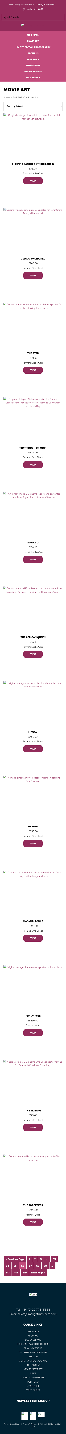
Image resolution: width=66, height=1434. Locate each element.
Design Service (33, 1339)
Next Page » (38, 1272)
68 (37, 1265)
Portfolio (33, 1381)
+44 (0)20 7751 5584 (45, 4)
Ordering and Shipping (33, 1377)
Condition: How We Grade (33, 1360)
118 (16, 1272)
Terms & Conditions (12, 1424)
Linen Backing (33, 1365)
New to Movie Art (33, 1369)
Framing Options (33, 1348)
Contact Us (33, 1331)
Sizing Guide (33, 1386)
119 (25, 1272)
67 (30, 1265)
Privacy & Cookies (30, 1424)
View (33, 180)
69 (45, 1265)
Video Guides (33, 1390)
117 (8, 1272)
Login (29, 9)
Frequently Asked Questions (33, 1344)
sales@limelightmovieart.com (21, 4)
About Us (33, 1335)
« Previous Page (15, 1259)
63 (54, 1259)
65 (15, 1265)
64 (7, 1265)
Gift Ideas (33, 1356)
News (33, 1373)
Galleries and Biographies (33, 1352)
